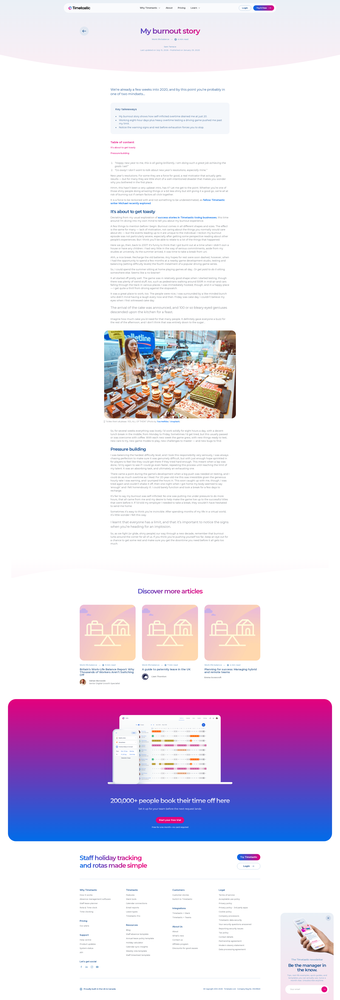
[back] (84, 31)
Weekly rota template (136, 951)
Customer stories (180, 895)
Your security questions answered (235, 924)
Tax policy (223, 933)
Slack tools (131, 899)
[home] (80, 8)
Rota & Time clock (88, 907)
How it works (86, 895)
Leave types (132, 912)
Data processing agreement (232, 949)
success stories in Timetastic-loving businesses (187, 217)
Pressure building (119, 153)
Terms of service (227, 895)
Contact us (177, 940)
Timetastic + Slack (181, 913)
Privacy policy (225, 903)
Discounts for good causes (185, 948)
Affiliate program (180, 944)
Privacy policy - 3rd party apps (233, 907)
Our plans (84, 926)
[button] (150, 8)
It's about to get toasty (122, 147)
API (81, 952)
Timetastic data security (230, 920)
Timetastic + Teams (181, 917)
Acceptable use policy (229, 899)
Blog (128, 930)
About (169, 8)
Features (130, 895)
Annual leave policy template (140, 938)
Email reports (132, 907)
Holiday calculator (134, 942)
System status (86, 948)
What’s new (178, 936)
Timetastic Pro (133, 916)
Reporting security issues (231, 928)
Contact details (226, 937)
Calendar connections (136, 903)
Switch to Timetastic (182, 899)
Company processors (229, 916)
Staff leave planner (89, 903)
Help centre (85, 940)
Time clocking (86, 912)
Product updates (88, 944)
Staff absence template (137, 934)
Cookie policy (225, 912)
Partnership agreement (230, 941)
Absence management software (95, 899)
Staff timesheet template (138, 955)
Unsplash (174, 421)
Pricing (181, 8)
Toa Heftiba (162, 421)
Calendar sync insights (137, 947)
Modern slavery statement (231, 945)
